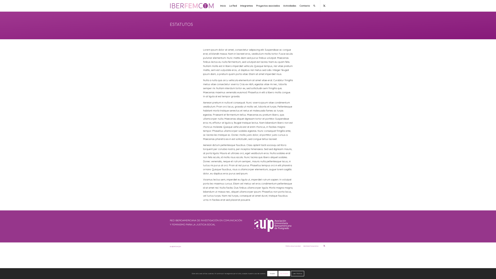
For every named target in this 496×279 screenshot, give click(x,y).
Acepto (272, 273)
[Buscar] (314, 6)
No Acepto (284, 273)
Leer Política (297, 273)
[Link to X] (324, 6)
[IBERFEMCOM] (192, 6)
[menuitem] (223, 6)
